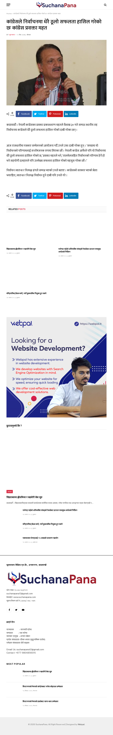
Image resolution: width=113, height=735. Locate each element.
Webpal (81, 724)
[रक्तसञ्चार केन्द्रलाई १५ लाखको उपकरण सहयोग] (13, 541)
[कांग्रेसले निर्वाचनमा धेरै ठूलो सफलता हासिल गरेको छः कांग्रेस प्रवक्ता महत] (56, 72)
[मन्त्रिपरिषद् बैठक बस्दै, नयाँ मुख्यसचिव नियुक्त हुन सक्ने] (30, 275)
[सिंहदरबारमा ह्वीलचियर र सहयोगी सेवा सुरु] (30, 230)
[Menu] (8, 4)
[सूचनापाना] (56, 5)
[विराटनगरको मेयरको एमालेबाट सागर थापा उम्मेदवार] (13, 705)
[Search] (105, 4)
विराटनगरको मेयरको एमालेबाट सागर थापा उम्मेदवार (40, 701)
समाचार (10, 491)
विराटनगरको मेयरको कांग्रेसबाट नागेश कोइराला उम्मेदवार (43, 686)
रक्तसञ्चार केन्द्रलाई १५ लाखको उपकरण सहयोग (40, 538)
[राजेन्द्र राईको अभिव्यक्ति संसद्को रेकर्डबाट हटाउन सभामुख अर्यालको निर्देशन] (82, 230)
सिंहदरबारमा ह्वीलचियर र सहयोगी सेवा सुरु (21, 249)
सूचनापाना (12, 35)
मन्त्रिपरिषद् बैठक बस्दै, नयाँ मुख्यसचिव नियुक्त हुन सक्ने (26, 293)
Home (9, 14)
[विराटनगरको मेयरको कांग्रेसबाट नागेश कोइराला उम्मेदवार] (13, 690)
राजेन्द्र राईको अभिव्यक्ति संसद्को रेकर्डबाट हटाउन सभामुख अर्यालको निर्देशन (79, 250)
